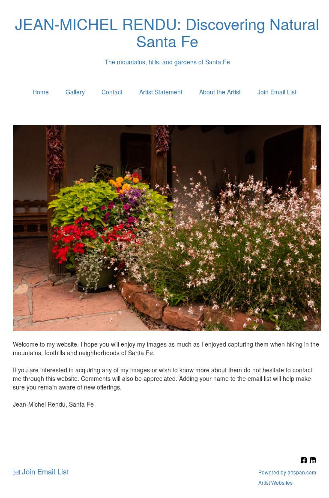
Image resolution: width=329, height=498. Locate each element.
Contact (112, 92)
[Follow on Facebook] (304, 461)
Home (41, 92)
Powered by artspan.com (287, 472)
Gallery (75, 92)
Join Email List (276, 92)
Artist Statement (160, 92)
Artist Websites (275, 482)
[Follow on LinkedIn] (312, 461)
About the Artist (220, 92)
